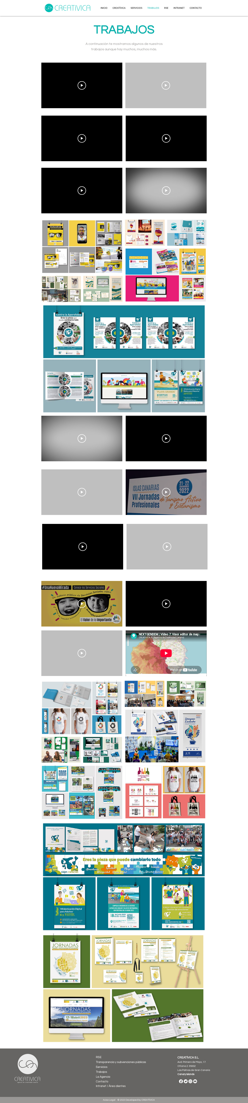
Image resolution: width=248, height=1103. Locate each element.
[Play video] (82, 85)
